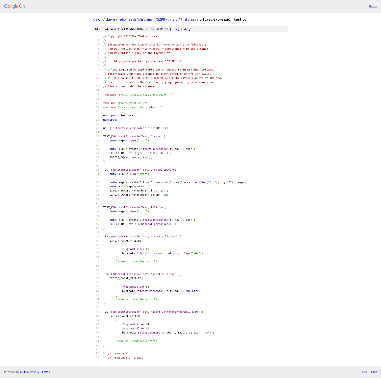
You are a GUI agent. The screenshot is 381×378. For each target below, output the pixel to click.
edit (186, 29)
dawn (97, 19)
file (174, 29)
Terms (46, 372)
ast (193, 19)
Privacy (34, 372)
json (374, 371)
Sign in (373, 6)
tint (184, 19)
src (175, 19)
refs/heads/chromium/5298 (141, 19)
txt (364, 371)
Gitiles (24, 372)
